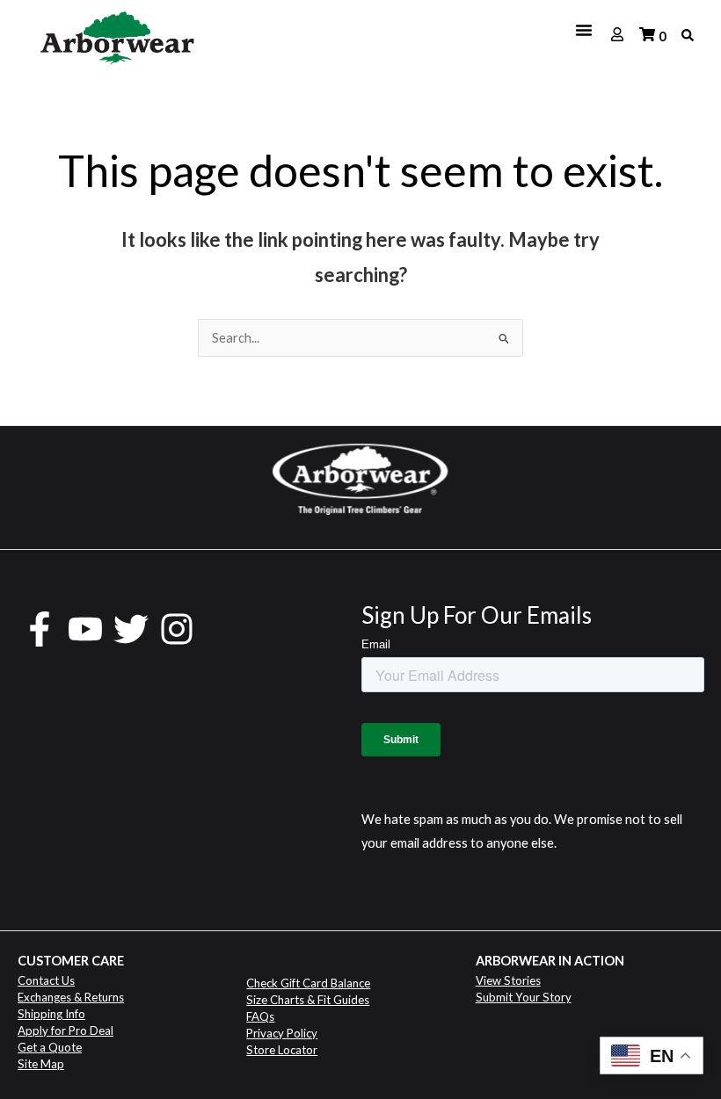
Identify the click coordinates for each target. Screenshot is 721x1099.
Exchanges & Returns (71, 997)
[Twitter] (131, 629)
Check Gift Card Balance (308, 983)
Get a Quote (50, 1047)
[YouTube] (85, 629)
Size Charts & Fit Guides (307, 1000)
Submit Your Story (524, 997)
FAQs (260, 1016)
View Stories (508, 980)
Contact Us (46, 980)
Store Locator (281, 1050)
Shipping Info (51, 1014)
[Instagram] (176, 629)
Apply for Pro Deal (65, 1030)
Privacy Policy (281, 1033)
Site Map (41, 1064)
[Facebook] (39, 629)
